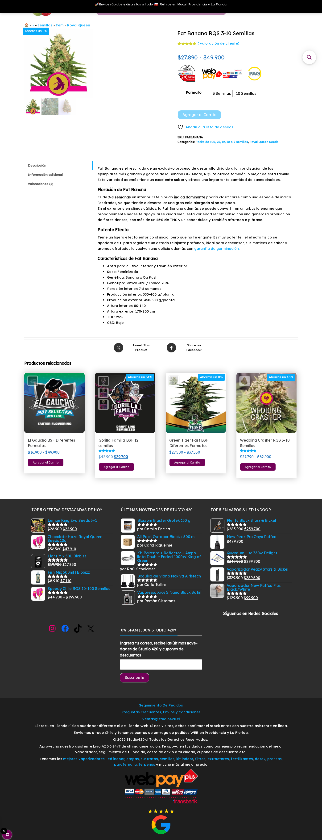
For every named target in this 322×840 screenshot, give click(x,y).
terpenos (146, 764)
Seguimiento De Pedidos (161, 705)
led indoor (115, 758)
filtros (200, 758)
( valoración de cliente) (218, 43)
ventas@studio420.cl (161, 719)
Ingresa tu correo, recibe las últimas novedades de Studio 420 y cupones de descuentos (159, 649)
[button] (309, 57)
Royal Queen (78, 25)
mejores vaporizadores (84, 758)
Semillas (44, 25)
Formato (194, 92)
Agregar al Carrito (199, 114)
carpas (132, 758)
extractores (218, 758)
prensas (274, 758)
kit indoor (184, 758)
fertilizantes (242, 758)
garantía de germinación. (216, 248)
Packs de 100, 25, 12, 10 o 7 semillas (222, 142)
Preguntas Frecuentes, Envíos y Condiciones (161, 712)
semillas (167, 758)
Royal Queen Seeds (264, 142)
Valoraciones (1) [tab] (40, 184)
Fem (60, 25)
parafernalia (125, 764)
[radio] (221, 93)
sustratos (149, 758)
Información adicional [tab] (45, 174)
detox (260, 758)
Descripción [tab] (37, 165)
